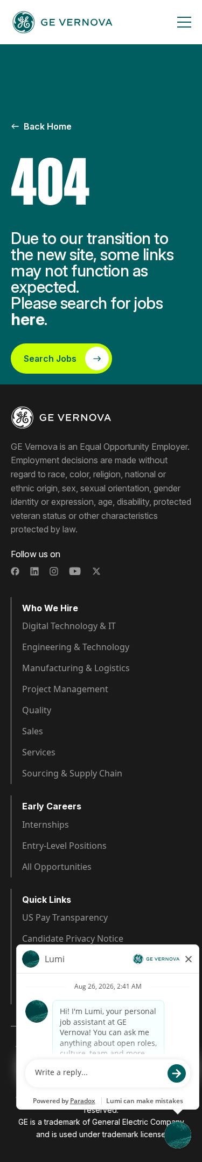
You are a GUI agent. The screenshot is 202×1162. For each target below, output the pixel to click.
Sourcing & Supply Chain (72, 773)
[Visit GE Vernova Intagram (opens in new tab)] (54, 571)
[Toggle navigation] (184, 22)
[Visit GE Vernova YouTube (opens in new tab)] (75, 571)
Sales (32, 731)
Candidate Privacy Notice (72, 938)
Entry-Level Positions (64, 846)
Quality (36, 710)
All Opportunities (57, 867)
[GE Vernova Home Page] (62, 22)
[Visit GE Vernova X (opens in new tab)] (96, 571)
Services (38, 752)
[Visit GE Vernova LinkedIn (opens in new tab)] (34, 571)
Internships (45, 824)
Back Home (48, 126)
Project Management (65, 689)
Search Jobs (50, 358)
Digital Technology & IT (69, 626)
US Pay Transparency (65, 917)
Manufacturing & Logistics (76, 668)
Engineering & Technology (75, 647)
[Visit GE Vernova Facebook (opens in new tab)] (15, 571)
